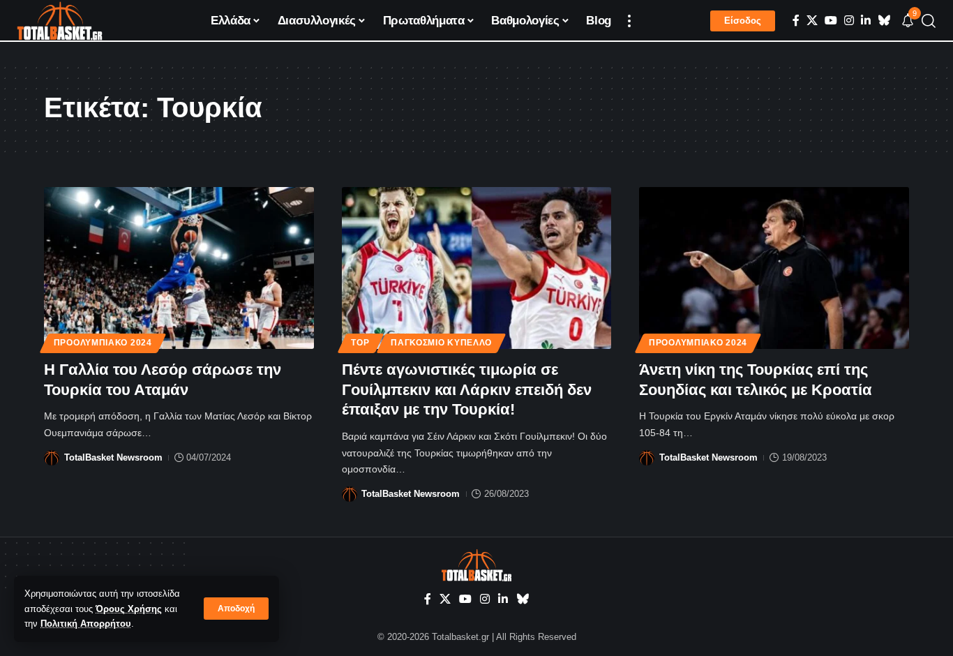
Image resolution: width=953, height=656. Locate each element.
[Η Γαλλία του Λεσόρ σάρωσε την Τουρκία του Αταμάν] (179, 268)
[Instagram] (849, 20)
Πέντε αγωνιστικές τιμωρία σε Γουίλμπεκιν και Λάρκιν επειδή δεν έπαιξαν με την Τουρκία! (467, 389)
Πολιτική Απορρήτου (85, 623)
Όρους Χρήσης (129, 609)
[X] (812, 20)
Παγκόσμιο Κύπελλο (441, 342)
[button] (236, 608)
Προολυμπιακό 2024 (103, 342)
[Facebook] (796, 20)
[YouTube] (831, 20)
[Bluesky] (884, 20)
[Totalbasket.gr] (59, 21)
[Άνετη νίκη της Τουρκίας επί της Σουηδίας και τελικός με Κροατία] (774, 268)
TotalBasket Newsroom (113, 457)
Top (360, 342)
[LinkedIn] (865, 20)
